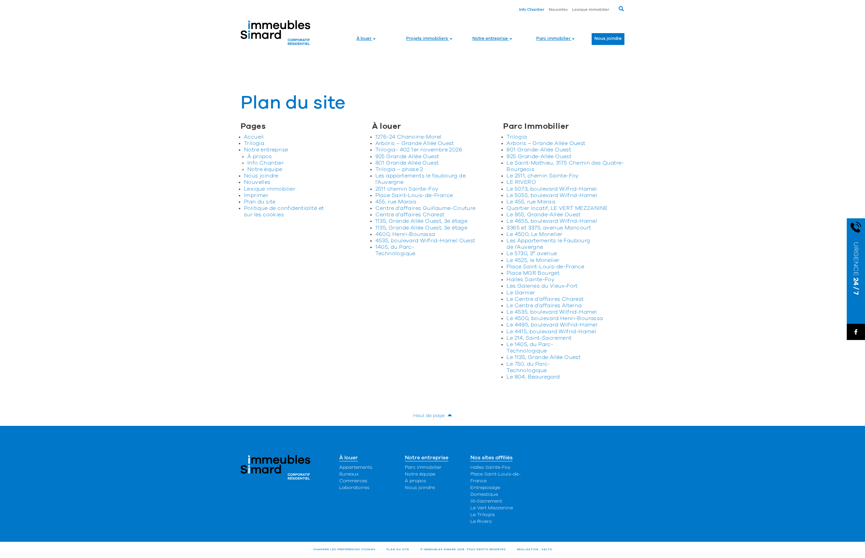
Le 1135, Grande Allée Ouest (543, 357)
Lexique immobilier (590, 9)
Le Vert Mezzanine (491, 508)
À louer (364, 39)
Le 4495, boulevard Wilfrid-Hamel (551, 324)
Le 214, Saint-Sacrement (538, 338)
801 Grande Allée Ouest (407, 163)
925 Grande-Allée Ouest (538, 156)
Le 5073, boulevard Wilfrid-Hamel (551, 189)
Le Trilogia (482, 514)
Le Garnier (520, 292)
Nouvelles (558, 9)
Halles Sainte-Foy (530, 279)
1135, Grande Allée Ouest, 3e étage (421, 221)
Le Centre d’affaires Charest (545, 299)
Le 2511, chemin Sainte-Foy (542, 175)
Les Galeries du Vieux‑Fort (541, 286)
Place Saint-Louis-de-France (414, 195)
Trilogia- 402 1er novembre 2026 (418, 149)
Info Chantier (531, 9)
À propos (259, 156)
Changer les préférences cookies (344, 549)
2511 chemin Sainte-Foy (407, 189)
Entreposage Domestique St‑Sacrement (486, 494)
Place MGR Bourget (533, 273)
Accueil (254, 137)
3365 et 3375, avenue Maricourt (548, 228)
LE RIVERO (521, 182)
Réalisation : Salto (534, 549)
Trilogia (254, 143)
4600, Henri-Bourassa (405, 234)
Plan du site (260, 201)
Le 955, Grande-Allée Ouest (543, 214)
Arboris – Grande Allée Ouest (414, 143)
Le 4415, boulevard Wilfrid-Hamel (551, 331)
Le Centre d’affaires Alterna (544, 305)
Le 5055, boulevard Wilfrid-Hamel (551, 195)
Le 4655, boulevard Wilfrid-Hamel (551, 221)
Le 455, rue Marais (530, 201)
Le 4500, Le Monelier (534, 234)
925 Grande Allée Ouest (407, 156)
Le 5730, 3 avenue (531, 253)
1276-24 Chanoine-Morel (408, 137)
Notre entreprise (490, 39)
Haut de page (430, 415)
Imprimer (256, 195)
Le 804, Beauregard (533, 377)
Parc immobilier (553, 39)
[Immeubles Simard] (276, 32)
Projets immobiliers (427, 39)
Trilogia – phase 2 (399, 169)
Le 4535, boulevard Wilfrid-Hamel (551, 312)
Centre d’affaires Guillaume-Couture (425, 208)
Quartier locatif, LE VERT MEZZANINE (557, 208)
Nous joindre (608, 39)
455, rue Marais (396, 201)
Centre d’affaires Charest (410, 214)
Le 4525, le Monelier (532, 260)
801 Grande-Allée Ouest (538, 149)
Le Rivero (481, 521)
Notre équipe (264, 169)
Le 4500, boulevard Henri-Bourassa (554, 318)
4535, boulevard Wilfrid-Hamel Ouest (425, 240)
